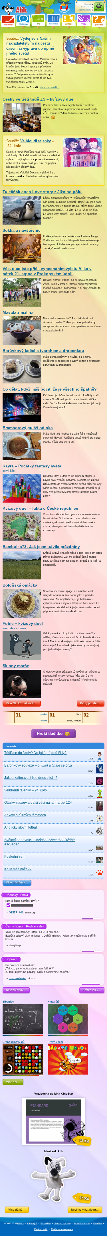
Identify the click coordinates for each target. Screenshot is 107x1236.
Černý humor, (14, 926)
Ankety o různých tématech (25, 815)
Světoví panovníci (39, 842)
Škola (24, 895)
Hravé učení (55, 1042)
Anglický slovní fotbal (20, 827)
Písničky (97, 1223)
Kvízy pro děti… (90, 703)
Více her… (13, 1081)
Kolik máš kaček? (17, 869)
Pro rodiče (46, 1223)
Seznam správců (62, 1223)
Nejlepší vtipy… (16, 989)
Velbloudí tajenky (25, 790)
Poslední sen (14, 857)
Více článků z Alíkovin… (21, 703)
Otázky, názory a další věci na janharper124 (38, 803)
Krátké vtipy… (92, 989)
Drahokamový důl (14, 1042)
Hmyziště (53, 1001)
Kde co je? (32, 1223)
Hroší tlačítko (50, 733)
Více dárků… (16, 1209)
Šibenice (8, 1001)
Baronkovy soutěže (38, 765)
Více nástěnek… (17, 882)
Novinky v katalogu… (85, 1209)
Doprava (11, 959)
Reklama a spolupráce (62, 1229)
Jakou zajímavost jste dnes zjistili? (30, 778)
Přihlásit (98, 10)
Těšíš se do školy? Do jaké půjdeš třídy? (35, 753)
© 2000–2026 (14, 1223)
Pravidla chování (82, 1223)
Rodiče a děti (35, 926)
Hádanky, (12, 895)
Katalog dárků (40, 1229)
